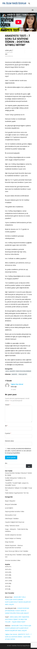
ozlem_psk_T (9, 50)
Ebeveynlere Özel (10, 515)
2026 (6, 566)
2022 (6, 578)
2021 (6, 580)
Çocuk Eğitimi (9, 508)
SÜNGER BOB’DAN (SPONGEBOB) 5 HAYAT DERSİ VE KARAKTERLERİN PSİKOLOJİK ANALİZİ (17, 610)
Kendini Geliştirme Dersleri (13, 535)
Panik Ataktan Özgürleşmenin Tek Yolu (17, 493)
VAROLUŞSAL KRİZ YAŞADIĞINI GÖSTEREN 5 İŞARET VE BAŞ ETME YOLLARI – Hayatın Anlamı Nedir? (17, 619)
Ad (6, 426)
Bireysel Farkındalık (11, 504)
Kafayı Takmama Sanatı (12, 525)
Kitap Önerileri (9, 542)
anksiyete (14, 374)
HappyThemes (26, 645)
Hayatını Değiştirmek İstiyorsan (14, 522)
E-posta (8, 433)
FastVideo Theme (16, 645)
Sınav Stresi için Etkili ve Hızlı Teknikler (16, 551)
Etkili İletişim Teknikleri (12, 518)
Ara (6, 463)
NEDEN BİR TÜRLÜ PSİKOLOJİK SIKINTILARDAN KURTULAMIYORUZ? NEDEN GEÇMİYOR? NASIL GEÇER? (18, 628)
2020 (6, 583)
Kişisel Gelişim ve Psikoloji (13, 538)
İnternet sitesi (9, 441)
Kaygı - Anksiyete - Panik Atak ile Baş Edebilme (18, 371)
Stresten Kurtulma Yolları (12, 560)
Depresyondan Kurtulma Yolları (14, 511)
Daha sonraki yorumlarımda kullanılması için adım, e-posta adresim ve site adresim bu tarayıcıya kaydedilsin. (18, 451)
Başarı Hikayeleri (10, 501)
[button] (32, 10)
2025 (6, 569)
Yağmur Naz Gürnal (17, 384)
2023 (6, 575)
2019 (6, 586)
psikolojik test (23, 374)
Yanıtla (14, 389)
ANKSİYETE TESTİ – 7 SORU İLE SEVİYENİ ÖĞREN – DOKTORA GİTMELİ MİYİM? (18, 636)
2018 (6, 589)
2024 (6, 572)
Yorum (7, 405)
